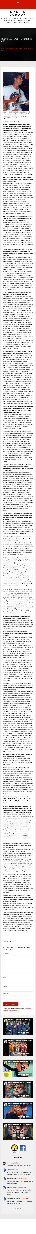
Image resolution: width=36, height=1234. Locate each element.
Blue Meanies (23, 1178)
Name (5, 977)
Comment (6, 954)
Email (5, 986)
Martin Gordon (18, 13)
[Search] (17, 6)
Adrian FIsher (16, 1163)
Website (5, 994)
